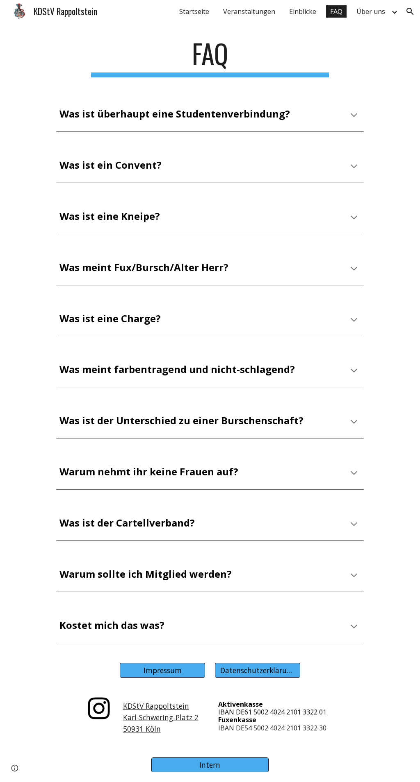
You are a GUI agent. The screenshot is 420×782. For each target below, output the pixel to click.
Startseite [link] (194, 11)
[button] (410, 11)
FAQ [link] (336, 11)
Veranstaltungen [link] (249, 11)
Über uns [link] (370, 11)
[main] (210, 57)
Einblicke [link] (302, 11)
